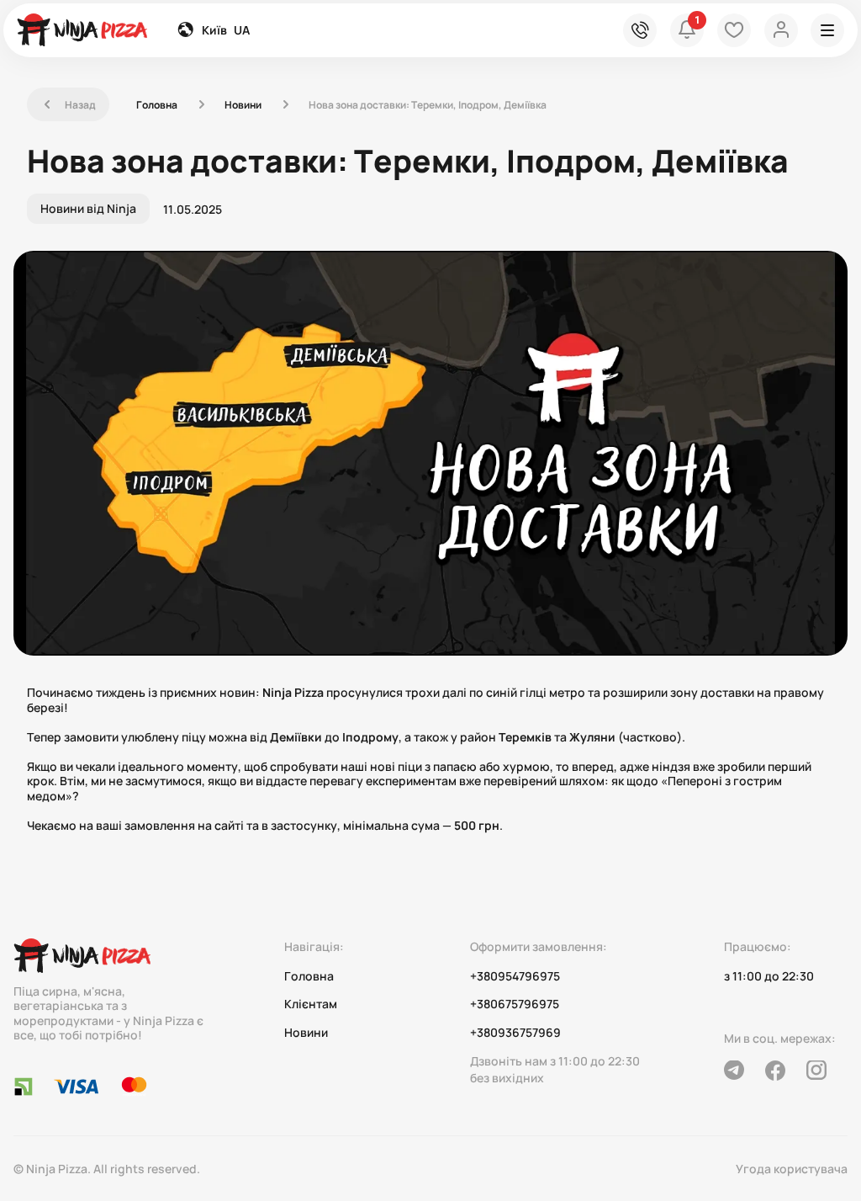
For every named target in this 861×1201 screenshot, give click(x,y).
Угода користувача (792, 1169)
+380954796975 (515, 976)
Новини (242, 105)
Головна (156, 105)
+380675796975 (514, 1004)
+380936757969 (515, 1032)
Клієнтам (310, 1004)
